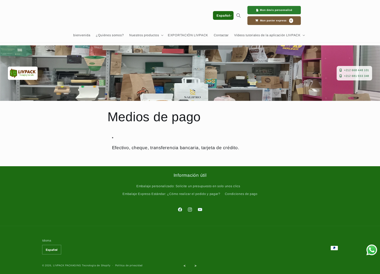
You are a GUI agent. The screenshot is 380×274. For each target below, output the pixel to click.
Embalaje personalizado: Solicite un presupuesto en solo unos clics (188, 186)
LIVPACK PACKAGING (67, 265)
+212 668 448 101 (356, 70)
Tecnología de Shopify (96, 265)
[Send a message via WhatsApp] (372, 250)
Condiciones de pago (241, 194)
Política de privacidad (129, 265)
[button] (145, 35)
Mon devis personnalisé (276, 10)
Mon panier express (276, 20)
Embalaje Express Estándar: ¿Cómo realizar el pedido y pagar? (171, 194)
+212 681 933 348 (356, 75)
